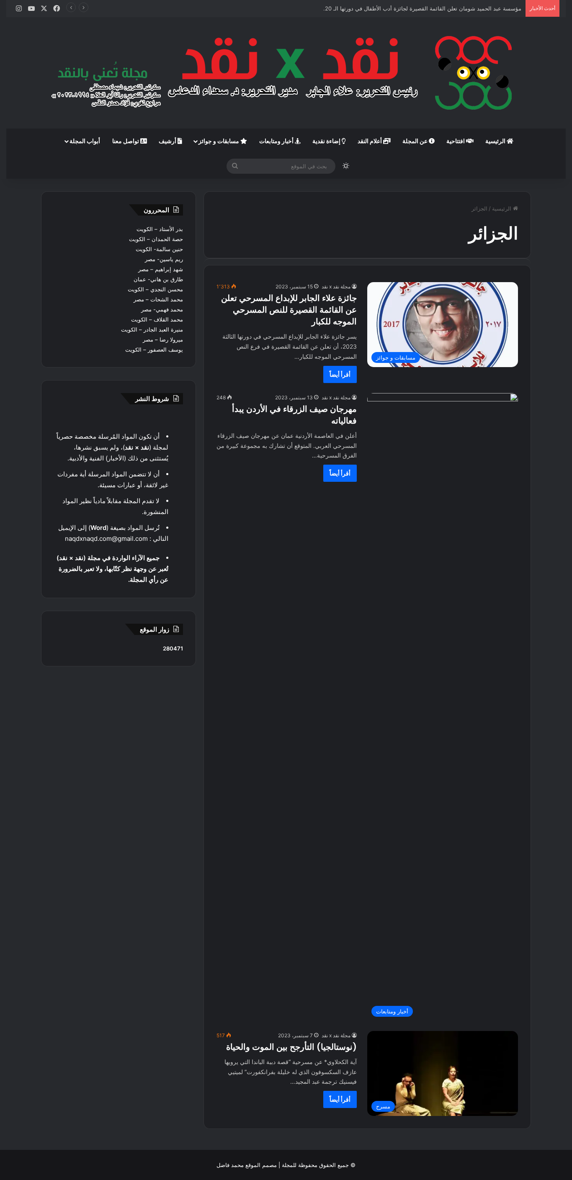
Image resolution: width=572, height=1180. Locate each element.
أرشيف (168, 140)
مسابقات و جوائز (219, 140)
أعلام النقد (370, 140)
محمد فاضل (230, 1165)
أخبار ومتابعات (277, 140)
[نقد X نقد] (286, 73)
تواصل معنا (126, 140)
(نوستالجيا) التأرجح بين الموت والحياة (291, 1047)
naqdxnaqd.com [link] (88, 538)
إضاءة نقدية (327, 140)
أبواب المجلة (85, 140)
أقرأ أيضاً (340, 374)
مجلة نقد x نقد (336, 286)
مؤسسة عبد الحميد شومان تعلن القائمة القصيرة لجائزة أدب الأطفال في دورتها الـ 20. (422, 8)
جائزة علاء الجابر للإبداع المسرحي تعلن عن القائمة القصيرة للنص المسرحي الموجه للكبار (289, 309)
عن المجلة (415, 140)
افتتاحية (456, 140)
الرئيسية (496, 140)
